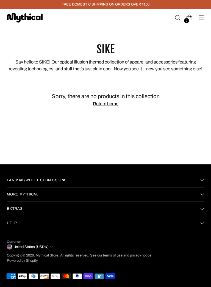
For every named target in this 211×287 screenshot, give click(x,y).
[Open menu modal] (201, 17)
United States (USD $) (31, 247)
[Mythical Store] (25, 17)
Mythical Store (47, 255)
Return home (105, 103)
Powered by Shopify (22, 261)
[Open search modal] (177, 17)
